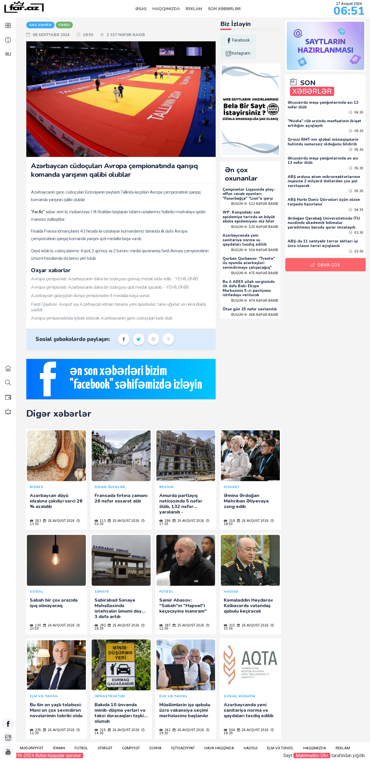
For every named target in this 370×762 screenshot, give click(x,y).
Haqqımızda (166, 9)
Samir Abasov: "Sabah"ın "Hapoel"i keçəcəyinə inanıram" (183, 605)
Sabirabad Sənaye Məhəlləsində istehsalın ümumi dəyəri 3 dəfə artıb (121, 608)
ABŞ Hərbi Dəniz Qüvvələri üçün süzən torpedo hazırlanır (324, 202)
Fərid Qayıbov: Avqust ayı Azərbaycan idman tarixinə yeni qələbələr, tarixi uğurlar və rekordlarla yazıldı (118, 307)
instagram (241, 53)
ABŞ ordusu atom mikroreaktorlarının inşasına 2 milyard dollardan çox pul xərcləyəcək (324, 181)
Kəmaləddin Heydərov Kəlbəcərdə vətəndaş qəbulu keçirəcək (248, 605)
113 (102, 521)
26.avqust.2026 (61, 521)
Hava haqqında (219, 748)
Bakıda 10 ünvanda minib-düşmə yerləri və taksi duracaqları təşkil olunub (120, 713)
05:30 (358, 150)
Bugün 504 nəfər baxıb (254, 250)
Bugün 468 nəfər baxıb (254, 315)
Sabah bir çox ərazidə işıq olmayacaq (54, 603)
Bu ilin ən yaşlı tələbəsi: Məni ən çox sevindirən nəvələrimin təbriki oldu (56, 710)
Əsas (141, 9)
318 (231, 521)
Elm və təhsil (280, 748)
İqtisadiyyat (183, 748)
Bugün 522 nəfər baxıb (254, 204)
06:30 (358, 112)
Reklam (194, 9)
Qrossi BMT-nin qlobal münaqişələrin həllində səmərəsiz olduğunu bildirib (323, 142)
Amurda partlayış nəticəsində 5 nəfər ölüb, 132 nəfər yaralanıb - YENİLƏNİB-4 (180, 506)
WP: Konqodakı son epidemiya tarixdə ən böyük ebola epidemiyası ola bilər (249, 217)
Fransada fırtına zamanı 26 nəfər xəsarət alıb (121, 498)
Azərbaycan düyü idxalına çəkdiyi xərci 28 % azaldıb (56, 501)
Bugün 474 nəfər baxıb (254, 301)
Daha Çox (329, 265)
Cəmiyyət (131, 748)
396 (167, 521)
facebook (241, 40)
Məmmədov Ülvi (312, 755)
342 (167, 730)
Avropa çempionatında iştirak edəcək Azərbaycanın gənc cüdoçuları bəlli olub (102, 318)
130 (37, 625)
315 (231, 625)
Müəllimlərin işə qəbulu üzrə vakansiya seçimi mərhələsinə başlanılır (184, 710)
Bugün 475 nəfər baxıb (254, 273)
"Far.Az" (38, 211)
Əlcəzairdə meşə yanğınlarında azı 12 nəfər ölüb (323, 105)
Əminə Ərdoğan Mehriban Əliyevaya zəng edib (246, 501)
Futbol (81, 748)
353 (37, 521)
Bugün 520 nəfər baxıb (254, 227)
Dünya (155, 748)
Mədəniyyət (31, 748)
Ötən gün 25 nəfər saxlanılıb (250, 309)
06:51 (349, 11)
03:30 (358, 233)
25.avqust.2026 (125, 521)
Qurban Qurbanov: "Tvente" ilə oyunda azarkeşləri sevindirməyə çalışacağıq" (249, 263)
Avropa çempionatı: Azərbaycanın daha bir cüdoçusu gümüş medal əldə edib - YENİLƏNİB (114, 279)
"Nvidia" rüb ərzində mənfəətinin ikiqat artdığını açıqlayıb (324, 123)
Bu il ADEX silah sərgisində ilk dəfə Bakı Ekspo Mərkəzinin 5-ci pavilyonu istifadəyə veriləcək (249, 288)
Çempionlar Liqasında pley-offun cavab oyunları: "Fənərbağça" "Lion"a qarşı (249, 194)
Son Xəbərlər (224, 9)
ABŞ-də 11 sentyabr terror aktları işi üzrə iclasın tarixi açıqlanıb (323, 244)
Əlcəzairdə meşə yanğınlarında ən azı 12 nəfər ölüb (323, 161)
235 (37, 730)
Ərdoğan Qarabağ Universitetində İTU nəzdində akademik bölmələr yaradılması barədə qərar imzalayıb (324, 223)
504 (231, 730)
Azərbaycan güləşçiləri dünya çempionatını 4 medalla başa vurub (90, 295)
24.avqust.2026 (61, 625)
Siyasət (105, 748)
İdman (59, 748)
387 (167, 625)
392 (102, 625)
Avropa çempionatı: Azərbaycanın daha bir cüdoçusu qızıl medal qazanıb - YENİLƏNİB (110, 287)
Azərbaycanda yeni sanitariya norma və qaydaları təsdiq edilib (245, 240)
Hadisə (251, 748)
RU (8, 54)
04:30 (358, 210)
